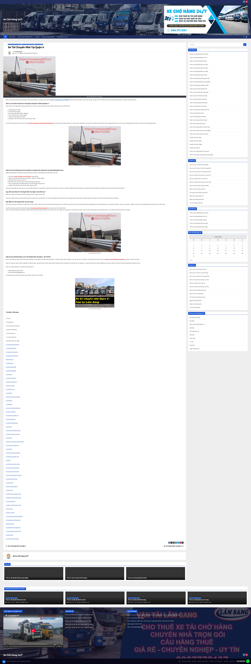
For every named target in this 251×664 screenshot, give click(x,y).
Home (179, 661)
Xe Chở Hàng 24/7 (12, 19)
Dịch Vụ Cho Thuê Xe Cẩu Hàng (197, 164)
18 (201, 250)
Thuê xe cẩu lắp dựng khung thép (198, 99)
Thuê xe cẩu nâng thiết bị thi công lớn (199, 151)
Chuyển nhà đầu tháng (195, 137)
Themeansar (27, 661)
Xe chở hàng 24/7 (18, 51)
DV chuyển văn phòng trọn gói (197, 192)
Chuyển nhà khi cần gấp (195, 144)
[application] (33, 631)
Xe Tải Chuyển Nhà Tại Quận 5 (17, 546)
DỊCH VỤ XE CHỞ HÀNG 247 (25, 36)
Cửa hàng (191, 321)
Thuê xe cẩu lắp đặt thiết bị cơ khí (198, 57)
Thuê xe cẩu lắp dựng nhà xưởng (197, 106)
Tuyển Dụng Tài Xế (62, 36)
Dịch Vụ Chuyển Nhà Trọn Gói (197, 178)
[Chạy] (5, 646)
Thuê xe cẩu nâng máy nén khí (197, 123)
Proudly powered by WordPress (9, 661)
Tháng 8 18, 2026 (11, 602)
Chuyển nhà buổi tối (194, 147)
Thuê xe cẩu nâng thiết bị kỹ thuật (137, 578)
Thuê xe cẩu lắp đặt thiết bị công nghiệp (17, 578)
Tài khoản (192, 334)
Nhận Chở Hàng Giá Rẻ (195, 199)
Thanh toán (192, 338)
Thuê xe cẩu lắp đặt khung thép (197, 116)
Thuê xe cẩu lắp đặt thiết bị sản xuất (198, 54)
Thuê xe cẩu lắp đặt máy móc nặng (198, 64)
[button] (244, 37)
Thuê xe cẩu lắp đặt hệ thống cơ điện (199, 85)
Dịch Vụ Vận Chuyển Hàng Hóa (28, 44)
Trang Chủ (12, 36)
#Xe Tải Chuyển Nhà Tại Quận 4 (29, 53)
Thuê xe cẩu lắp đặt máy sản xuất (198, 75)
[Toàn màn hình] (61, 646)
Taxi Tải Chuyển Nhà (39, 44)
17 (193, 250)
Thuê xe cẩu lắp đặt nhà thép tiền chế (199, 109)
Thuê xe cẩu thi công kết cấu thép (198, 95)
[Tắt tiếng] (59, 646)
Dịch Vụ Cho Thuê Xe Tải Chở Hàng (14, 44)
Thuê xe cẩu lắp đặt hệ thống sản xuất (199, 78)
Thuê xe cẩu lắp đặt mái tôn (196, 113)
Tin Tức (37, 36)
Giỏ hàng (191, 328)
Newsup (22, 661)
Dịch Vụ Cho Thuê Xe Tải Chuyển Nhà (199, 171)
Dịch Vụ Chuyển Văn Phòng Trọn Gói (199, 182)
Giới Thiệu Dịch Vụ (194, 331)
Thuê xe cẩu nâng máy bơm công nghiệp (199, 130)
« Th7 (190, 260)
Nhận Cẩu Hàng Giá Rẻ (195, 196)
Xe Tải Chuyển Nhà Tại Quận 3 (173, 546)
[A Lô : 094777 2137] (248, 661)
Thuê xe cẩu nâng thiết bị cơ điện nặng (199, 127)
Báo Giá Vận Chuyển (48, 36)
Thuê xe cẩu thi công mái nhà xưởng (77, 578)
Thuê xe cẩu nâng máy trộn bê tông (198, 134)
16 (242, 248)
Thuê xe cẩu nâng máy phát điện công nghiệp (201, 154)
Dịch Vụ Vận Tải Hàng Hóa (196, 189)
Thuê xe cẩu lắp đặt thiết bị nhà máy (198, 71)
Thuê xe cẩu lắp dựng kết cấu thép (198, 102)
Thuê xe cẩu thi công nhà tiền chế (198, 88)
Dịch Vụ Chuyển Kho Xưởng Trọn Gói (199, 175)
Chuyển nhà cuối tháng (195, 141)
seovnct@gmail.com (22, 602)
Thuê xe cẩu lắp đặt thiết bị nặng (197, 61)
